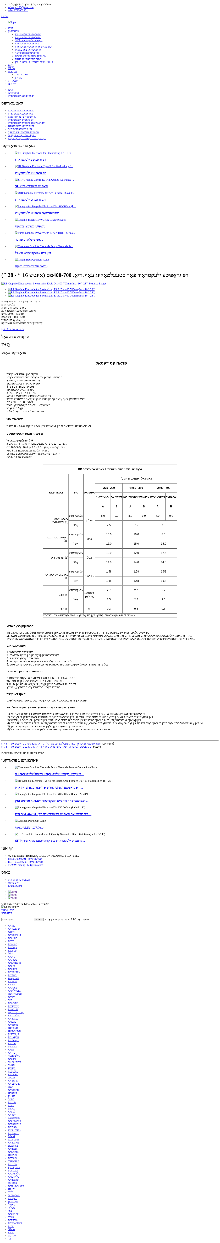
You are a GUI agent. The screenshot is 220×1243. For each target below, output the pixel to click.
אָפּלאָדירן (13, 80)
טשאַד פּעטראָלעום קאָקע (28, 59)
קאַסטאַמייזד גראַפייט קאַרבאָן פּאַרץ (34, 62)
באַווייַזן (18, 77)
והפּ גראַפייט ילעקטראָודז (28, 43)
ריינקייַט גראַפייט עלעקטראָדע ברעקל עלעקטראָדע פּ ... (49, 774)
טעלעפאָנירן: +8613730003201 (25, 858)
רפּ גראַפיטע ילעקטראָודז (28, 34)
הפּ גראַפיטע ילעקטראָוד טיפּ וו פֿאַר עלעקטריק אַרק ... (49, 787)
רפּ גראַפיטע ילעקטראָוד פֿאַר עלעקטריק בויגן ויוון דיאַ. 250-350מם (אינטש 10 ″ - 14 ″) (46, 746)
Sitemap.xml (15, 885)
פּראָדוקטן (13, 31)
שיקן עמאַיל (7, 909)
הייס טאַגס (13, 882)
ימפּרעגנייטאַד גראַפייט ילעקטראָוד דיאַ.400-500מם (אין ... (52, 801)
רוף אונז (12, 83)
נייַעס (11, 65)
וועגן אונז (12, 71)
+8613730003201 (18, 10)
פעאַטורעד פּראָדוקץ (19, 879)
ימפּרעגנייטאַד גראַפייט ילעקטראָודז (33, 46)
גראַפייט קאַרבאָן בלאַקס (28, 49)
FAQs (11, 68)
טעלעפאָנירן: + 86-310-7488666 (25, 861)
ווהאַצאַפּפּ (6, 913)
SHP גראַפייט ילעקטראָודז (28, 40)
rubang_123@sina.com (21, 7)
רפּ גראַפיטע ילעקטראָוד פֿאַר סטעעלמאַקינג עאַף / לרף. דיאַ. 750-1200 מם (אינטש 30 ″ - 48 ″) (51, 743)
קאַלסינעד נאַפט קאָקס (29, 827)
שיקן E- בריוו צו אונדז (12, 329)
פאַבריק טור (21, 74)
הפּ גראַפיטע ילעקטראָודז (28, 37)
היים (10, 28)
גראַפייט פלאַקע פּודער (27, 52)
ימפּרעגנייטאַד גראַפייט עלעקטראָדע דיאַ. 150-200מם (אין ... (53, 814)
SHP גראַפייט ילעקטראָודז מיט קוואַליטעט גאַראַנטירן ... (50, 840)
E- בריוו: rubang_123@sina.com (25, 865)
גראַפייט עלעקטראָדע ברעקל (30, 55)
